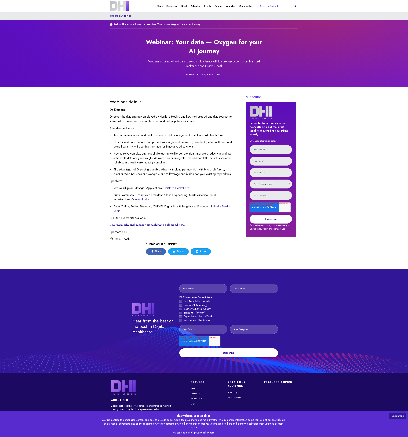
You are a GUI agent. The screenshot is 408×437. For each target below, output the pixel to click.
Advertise (195, 6)
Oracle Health (140, 199)
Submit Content (234, 397)
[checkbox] (228, 310)
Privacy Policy (196, 398)
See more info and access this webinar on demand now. (147, 225)
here (212, 432)
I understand (397, 416)
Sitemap (194, 403)
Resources (171, 6)
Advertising (232, 392)
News (160, 6)
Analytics (230, 6)
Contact (218, 6)
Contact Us (195, 393)
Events (207, 6)
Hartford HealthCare (176, 188)
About (184, 6)
